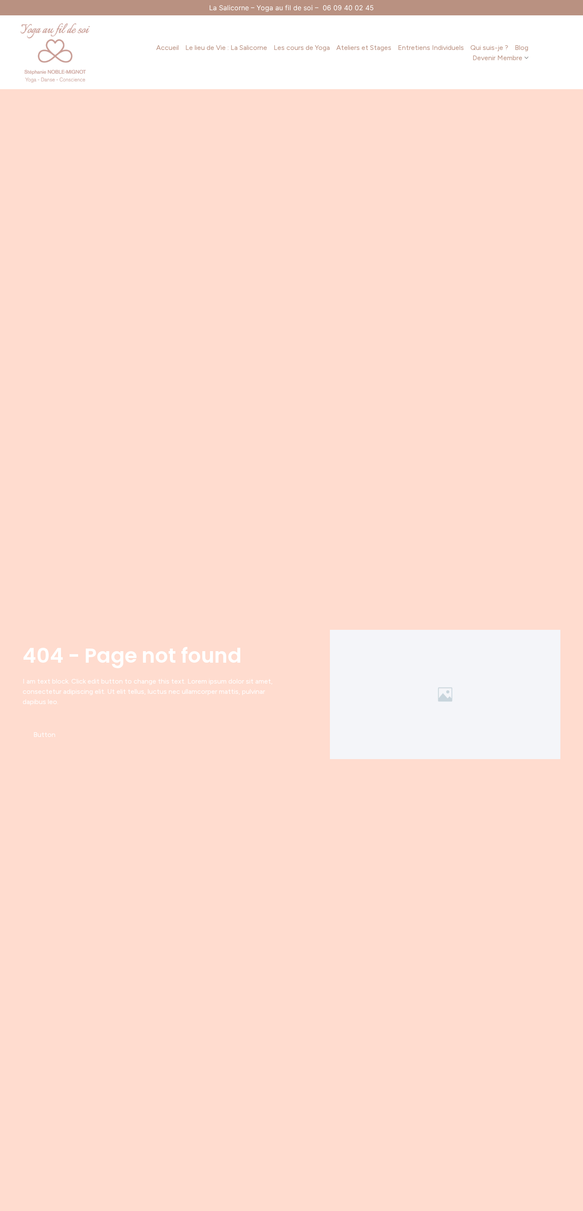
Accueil (167, 48)
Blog (521, 48)
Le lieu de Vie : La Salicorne (226, 48)
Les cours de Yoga (302, 48)
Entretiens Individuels (431, 48)
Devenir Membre (497, 58)
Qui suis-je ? (489, 48)
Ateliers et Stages (363, 48)
